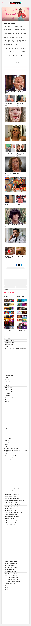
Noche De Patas (7, 432)
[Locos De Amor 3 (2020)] (19, 321)
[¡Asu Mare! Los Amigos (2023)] (19, 301)
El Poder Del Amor (8, 395)
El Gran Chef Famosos (9, 391)
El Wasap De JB (7, 401)
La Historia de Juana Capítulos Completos (12, 522)
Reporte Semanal (8, 438)
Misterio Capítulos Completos (10, 569)
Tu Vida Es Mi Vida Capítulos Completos (11, 608)
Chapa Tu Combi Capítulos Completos (11, 480)
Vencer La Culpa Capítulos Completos (11, 614)
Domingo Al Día (7, 385)
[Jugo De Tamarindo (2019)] (24, 305)
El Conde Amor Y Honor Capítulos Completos (12, 492)
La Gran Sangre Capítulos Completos (11, 520)
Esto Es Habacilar (8, 411)
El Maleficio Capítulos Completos (10, 496)
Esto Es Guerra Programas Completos (11, 409)
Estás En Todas (7, 407)
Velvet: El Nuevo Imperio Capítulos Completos (12, 612)
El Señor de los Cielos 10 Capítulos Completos (11, 351)
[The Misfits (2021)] (11, 305)
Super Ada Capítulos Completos (10, 599)
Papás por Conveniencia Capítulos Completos (12, 581)
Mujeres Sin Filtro (8, 430)
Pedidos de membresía (9, 344)
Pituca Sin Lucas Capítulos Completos (11, 585)
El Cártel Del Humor (8, 389)
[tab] (15, 60)
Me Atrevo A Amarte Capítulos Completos (12, 557)
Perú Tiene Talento (8, 434)
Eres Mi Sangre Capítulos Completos (11, 510)
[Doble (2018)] (24, 317)
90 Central (7, 369)
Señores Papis (7, 597)
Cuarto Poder (7, 381)
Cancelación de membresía (9, 340)
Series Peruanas (6, 453)
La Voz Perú (7, 424)
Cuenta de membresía (8, 338)
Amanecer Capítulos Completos (10, 467)
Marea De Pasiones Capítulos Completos (12, 553)
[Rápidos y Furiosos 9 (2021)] (11, 317)
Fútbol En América (8, 413)
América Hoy (7, 377)
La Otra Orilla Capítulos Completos (11, 528)
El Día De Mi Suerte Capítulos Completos (12, 494)
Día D (6, 383)
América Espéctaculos (9, 375)
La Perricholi (7, 530)
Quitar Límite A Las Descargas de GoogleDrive (11, 448)
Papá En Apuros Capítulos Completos (11, 577)
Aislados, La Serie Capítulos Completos (11, 457)
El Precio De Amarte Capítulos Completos (12, 498)
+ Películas (9, 330)
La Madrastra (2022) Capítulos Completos (12, 524)
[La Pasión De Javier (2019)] (24, 309)
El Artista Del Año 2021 (8, 387)
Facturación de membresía (9, 342)
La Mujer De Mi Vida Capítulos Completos (12, 526)
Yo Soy (6, 446)
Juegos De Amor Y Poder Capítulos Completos (13, 516)
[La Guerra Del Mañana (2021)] (11, 328)
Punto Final (7, 436)
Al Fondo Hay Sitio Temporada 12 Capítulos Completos (14, 463)
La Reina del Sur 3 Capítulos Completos (11, 532)
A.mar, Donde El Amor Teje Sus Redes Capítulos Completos (15, 455)
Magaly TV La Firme (8, 428)
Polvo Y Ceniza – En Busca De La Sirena (11, 589)
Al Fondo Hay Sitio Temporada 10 (10, 459)
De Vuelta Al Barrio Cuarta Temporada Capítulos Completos (15, 484)
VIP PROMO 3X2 (6, 622)
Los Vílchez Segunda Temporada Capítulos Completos (14, 547)
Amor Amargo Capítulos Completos (11, 469)
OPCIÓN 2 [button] (17, 62)
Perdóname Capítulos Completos (10, 583)
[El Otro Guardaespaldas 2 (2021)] (6, 309)
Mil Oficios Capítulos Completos (10, 565)
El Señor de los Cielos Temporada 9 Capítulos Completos (14, 500)
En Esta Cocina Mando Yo (9, 405)
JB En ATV (7, 417)
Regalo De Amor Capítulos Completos (11, 593)
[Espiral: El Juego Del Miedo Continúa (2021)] (6, 328)
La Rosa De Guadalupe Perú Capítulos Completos (13, 534)
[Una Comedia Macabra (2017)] (24, 328)
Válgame (6, 444)
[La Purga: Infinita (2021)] (6, 321)
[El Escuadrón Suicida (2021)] (6, 313)
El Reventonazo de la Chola (9, 397)
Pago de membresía (7, 359)
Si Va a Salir (7, 440)
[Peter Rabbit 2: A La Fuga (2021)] (11, 313)
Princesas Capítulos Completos (10, 591)
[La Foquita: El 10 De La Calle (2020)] (19, 317)
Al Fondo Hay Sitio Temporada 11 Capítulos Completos (14, 461)
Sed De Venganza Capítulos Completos (11, 595)
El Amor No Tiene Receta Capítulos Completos (13, 488)
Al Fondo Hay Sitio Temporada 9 (10, 465)
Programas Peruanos (7, 365)
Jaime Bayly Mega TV (8, 415)
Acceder (5, 336)
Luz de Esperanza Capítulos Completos (11, 549)
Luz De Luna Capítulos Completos (10, 551)
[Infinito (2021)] (6, 305)
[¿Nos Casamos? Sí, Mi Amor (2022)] (24, 301)
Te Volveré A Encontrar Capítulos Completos (12, 601)
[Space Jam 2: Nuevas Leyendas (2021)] (11, 321)
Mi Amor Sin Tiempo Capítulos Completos (12, 561)
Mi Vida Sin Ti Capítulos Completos (11, 563)
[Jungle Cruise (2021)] (6, 317)
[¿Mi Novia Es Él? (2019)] (19, 313)
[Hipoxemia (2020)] (19, 309)
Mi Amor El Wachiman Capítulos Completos (12, 559)
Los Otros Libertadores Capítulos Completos (12, 545)
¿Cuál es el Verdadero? (9, 367)
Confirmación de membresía (10, 361)
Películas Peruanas (7, 363)
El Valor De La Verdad (8, 399)
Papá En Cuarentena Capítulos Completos (12, 579)
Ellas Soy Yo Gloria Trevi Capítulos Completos (12, 504)
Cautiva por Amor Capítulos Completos (11, 478)
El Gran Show (7, 393)
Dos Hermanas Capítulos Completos (11, 486)
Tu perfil (6, 346)
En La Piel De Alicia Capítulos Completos (11, 506)
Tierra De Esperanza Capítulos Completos (12, 603)
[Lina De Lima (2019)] (24, 313)
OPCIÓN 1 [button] (17, 59)
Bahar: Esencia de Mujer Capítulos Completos (12, 473)
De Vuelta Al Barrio (8, 482)
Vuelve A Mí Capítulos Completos (10, 618)
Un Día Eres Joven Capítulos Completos (11, 610)
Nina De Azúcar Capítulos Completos (11, 575)
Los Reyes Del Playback (9, 426)
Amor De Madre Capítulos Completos (11, 471)
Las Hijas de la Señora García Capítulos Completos (13, 536)
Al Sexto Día (7, 373)
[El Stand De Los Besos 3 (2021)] (11, 301)
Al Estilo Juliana (7, 371)
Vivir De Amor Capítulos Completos (11, 616)
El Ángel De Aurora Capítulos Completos (12, 490)
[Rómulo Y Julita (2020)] (19, 328)
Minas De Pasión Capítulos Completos (11, 567)
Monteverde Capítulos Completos (10, 571)
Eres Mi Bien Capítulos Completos (10, 508)
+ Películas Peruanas (22, 330)
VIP (4, 620)
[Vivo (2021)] (11, 309)
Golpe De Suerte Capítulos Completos (11, 514)
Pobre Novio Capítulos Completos (10, 587)
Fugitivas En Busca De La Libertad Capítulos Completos (14, 512)
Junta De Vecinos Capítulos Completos (11, 518)
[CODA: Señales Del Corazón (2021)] (6, 301)
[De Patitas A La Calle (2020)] (24, 321)
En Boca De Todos (8, 403)
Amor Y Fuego (7, 379)
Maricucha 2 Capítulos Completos (10, 555)
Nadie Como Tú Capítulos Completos (11, 573)
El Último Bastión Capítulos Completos (11, 502)
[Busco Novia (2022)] (19, 305)
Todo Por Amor (7, 442)
